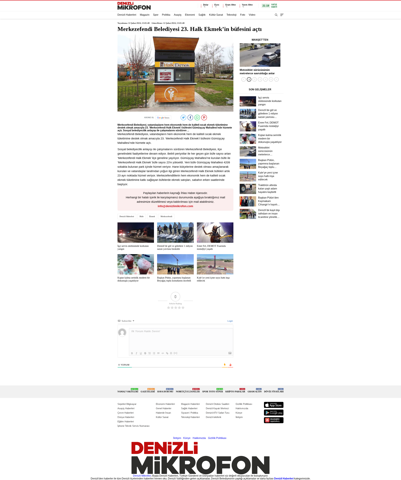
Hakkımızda (242, 408)
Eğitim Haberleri (125, 421)
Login (230, 321)
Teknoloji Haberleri (190, 417)
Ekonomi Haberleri (165, 404)
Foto (242, 14)
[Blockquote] (158, 353)
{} (171, 353)
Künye (239, 412)
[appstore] (274, 405)
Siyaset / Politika (189, 412)
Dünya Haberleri (125, 417)
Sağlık (202, 14)
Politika (166, 14)
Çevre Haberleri (125, 412)
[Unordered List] (154, 353)
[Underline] (141, 353)
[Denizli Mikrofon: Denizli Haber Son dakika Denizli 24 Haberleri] (134, 6)
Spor (155, 14)
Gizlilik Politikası (244, 404)
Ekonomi (190, 14)
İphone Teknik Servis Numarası (133, 426)
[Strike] (145, 353)
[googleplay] (274, 413)
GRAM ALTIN (255, 390)
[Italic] (136, 353)
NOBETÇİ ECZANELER (188, 390)
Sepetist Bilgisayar (126, 404)
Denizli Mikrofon (142, 475)
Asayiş (177, 14)
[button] (249, 79)
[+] (175, 353)
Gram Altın (230, 5)
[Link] (167, 353)
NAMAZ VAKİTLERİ (127, 390)
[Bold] (132, 353)
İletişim (239, 417)
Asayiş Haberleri (125, 408)
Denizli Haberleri (126, 14)
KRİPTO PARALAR (235, 390)
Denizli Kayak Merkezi (217, 408)
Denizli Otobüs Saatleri (217, 404)
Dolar (205, 5)
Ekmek (152, 216)
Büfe (142, 216)
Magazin (144, 14)
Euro (216, 5)
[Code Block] (163, 353)
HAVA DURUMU (165, 390)
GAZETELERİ (148, 390)
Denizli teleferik (213, 417)
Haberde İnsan (163, 412)
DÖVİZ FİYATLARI (274, 390)
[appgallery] (274, 420)
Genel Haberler (163, 408)
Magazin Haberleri (190, 404)
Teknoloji (232, 14)
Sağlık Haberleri (189, 408)
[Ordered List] (149, 353)
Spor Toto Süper (212, 390)
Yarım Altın (247, 5)
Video (252, 14)
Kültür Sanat (216, 14)
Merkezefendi (166, 216)
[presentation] (243, 79)
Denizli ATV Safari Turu (217, 412)
